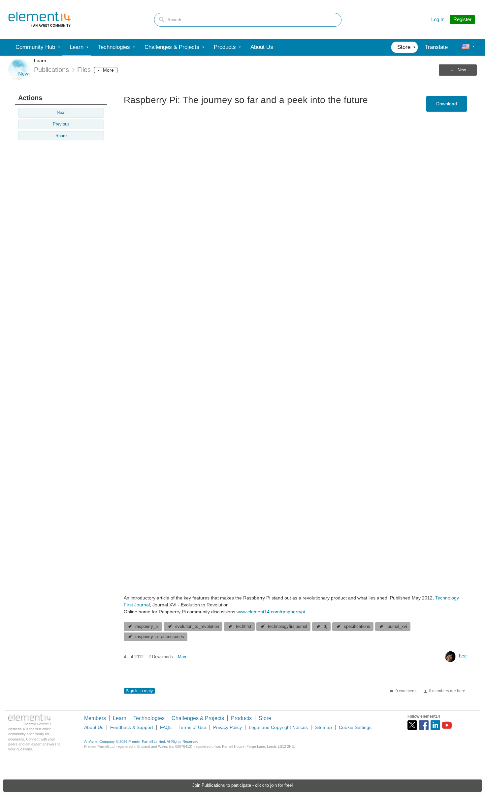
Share (61, 135)
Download (446, 103)
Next (61, 112)
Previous (61, 124)
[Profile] (466, 47)
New (462, 70)
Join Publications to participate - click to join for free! (242, 785)
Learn (40, 60)
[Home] (39, 19)
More (108, 70)
